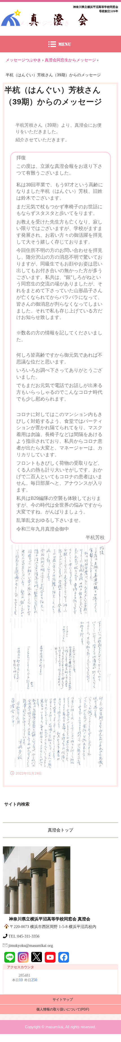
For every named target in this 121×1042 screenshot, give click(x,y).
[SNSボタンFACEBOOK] (63, 957)
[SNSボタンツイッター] (36, 957)
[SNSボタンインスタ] (23, 957)
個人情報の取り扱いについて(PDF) (62, 1009)
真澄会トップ (60, 830)
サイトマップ (63, 999)
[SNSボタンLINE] (9, 957)
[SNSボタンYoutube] (50, 957)
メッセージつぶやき (44, 23)
